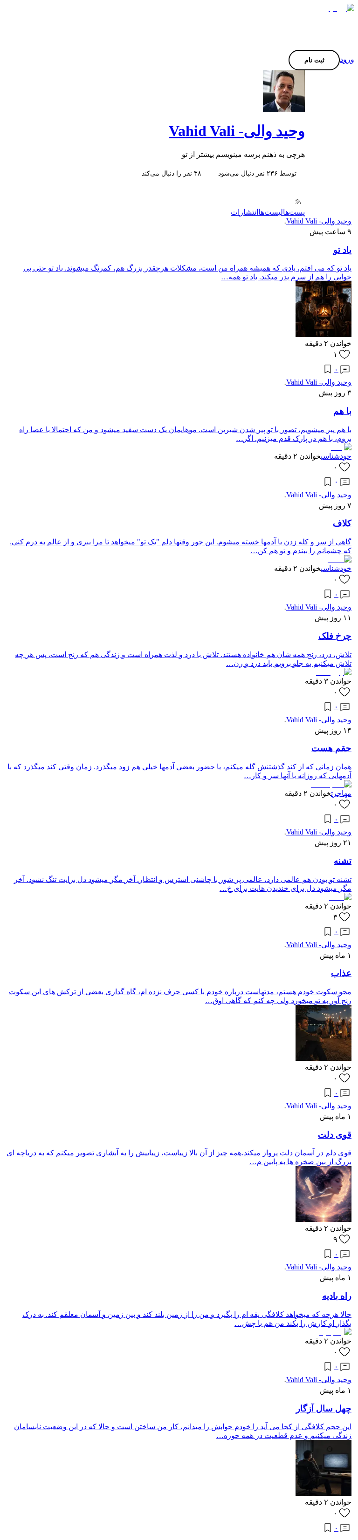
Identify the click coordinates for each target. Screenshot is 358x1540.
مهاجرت (341, 793)
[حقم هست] (331, 784)
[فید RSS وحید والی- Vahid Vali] (297, 202)
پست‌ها (294, 212)
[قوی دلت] (323, 1219)
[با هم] (340, 447)
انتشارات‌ (244, 212)
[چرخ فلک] (333, 672)
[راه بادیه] (335, 1332)
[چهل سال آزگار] (323, 1493)
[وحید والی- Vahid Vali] (179, 91)
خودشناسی (336, 456)
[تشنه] (340, 897)
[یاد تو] (323, 335)
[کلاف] (339, 559)
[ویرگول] (339, 8)
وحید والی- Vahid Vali (237, 130)
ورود (347, 59)
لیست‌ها (270, 212)
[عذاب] (323, 1058)
